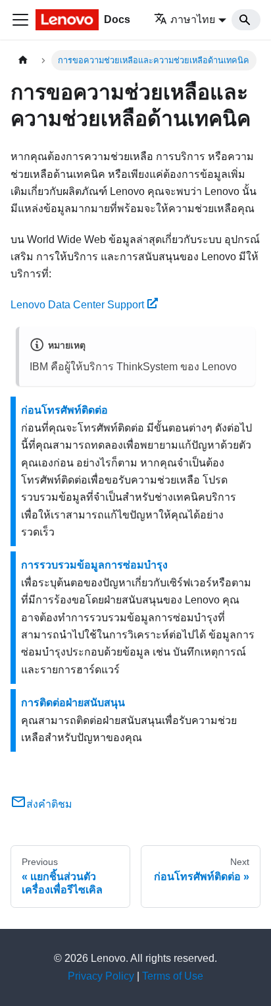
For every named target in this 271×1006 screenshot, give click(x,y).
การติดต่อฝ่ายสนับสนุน (73, 702)
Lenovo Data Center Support (77, 304)
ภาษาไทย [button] (192, 19)
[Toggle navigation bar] (20, 20)
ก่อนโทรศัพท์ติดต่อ (64, 410)
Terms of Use (172, 976)
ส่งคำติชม (49, 804)
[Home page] (23, 60)
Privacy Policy (101, 976)
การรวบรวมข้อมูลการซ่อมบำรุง (94, 565)
